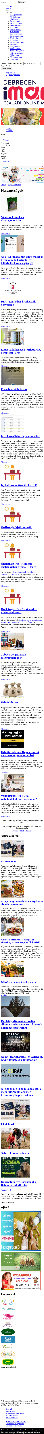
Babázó (4, 156)
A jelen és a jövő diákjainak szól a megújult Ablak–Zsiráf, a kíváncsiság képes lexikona (21, 1092)
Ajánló (3, 150)
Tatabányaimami (16, 53)
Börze (3, 152)
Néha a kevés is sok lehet (15, 1152)
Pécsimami (14, 44)
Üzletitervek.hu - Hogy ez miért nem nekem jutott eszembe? (20, 754)
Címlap (3, 185)
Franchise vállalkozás (14, 389)
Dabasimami (15, 21)
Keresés (8, 129)
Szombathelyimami (17, 51)
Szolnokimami (15, 49)
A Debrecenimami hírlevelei (16, 1422)
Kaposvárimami (16, 34)
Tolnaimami (14, 55)
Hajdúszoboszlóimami (14, 1426)
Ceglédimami (15, 17)
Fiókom (8, 11)
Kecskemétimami (16, 36)
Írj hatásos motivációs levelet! (19, 485)
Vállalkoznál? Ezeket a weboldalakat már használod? (19, 797)
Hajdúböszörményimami (15, 1424)
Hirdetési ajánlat (12, 1415)
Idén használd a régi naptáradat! (20, 436)
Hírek (3, 147)
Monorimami (15, 40)
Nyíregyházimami (17, 42)
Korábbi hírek (6, 1190)
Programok (5, 143)
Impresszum (10, 1411)
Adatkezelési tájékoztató (15, 1413)
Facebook (9, 131)
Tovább (4, 995)
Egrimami (14, 27)
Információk (5, 145)
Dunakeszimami (16, 25)
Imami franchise (11, 1418)
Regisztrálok (10, 73)
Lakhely (9, 13)
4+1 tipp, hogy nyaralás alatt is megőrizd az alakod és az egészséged (22, 902)
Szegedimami (15, 47)
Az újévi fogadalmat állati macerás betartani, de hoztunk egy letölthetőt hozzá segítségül (22, 260)
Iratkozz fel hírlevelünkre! (22, 831)
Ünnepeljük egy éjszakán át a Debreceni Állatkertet (18, 1183)
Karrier (3, 158)
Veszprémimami (16, 57)
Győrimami (14, 32)
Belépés (8, 8)
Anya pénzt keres (14, 185)
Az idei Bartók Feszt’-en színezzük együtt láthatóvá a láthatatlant (22, 1058)
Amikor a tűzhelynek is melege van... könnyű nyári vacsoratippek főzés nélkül (20, 941)
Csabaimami (14, 19)
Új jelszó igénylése (13, 75)
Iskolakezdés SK (9, 861)
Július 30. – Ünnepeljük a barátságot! (19, 982)
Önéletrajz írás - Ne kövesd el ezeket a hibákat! (19, 611)
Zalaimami (14, 59)
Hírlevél (9, 6)
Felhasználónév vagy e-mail (12, 63)
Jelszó (4, 66)
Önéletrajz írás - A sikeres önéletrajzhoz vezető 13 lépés (18, 565)
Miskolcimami (15, 38)
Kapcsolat (9, 1409)
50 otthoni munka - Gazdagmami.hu (12, 219)
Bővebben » (5, 234)
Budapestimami (16, 15)
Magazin (4, 154)
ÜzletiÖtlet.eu (9, 702)
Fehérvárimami (15, 30)
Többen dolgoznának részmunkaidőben (13, 656)
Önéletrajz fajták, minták (16, 527)
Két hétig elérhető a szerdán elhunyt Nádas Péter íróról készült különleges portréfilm (21, 1024)
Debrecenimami (16, 23)
